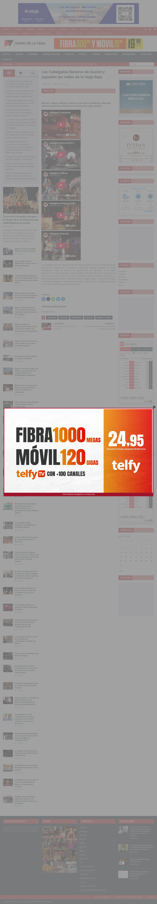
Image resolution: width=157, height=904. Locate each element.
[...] (30, 241)
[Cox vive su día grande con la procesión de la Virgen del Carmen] (8, 686)
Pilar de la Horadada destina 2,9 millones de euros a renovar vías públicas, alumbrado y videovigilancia (20, 176)
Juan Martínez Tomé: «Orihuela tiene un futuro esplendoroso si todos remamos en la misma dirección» (25, 719)
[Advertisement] (138, 243)
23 (151, 557)
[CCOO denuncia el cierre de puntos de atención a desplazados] (123, 874)
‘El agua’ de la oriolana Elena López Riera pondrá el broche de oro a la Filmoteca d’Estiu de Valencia (20, 103)
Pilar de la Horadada (10, 33)
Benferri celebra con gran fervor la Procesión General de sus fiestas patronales (26, 295)
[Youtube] (150, 29)
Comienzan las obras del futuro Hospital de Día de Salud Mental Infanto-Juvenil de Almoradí (19, 113)
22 (146, 557)
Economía (33, 54)
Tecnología (146, 54)
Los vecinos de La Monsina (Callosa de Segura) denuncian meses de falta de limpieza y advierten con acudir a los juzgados (141, 831)
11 (126, 552)
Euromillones (123, 279)
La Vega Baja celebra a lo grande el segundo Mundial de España (26, 607)
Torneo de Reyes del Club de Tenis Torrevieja (140, 860)
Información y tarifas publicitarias (129, 897)
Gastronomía (128, 54)
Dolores (84, 29)
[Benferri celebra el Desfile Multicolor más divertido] (8, 251)
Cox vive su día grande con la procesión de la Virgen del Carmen (26, 685)
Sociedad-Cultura (51, 54)
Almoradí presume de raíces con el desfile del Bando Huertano (26, 491)
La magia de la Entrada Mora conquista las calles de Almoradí (26, 438)
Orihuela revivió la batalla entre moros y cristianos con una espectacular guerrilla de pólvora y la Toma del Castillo (27, 556)
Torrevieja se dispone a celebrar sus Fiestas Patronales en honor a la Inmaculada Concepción (142, 847)
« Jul (120, 571)
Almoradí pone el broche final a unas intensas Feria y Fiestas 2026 (27, 404)
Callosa (89, 317)
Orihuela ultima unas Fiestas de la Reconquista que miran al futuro (26, 767)
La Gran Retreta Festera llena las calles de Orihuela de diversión (26, 539)
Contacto (151, 897)
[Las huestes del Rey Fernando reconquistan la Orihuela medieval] (8, 525)
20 (136, 557)
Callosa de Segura (120, 29)
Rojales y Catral (104, 317)
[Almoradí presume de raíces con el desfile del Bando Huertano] (8, 492)
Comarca (59, 33)
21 (141, 557)
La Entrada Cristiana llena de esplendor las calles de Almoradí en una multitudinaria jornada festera (26, 421)
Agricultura (111, 54)
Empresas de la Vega (74, 33)
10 (121, 552)
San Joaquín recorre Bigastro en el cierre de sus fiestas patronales (26, 263)
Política (6, 54)
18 (126, 557)
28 (141, 561)
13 (136, 552)
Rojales (52, 29)
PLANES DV (7, 59)
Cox (106, 29)
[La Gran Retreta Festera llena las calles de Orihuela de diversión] (8, 540)
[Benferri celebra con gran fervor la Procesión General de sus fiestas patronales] (8, 295)
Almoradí (29, 29)
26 (131, 561)
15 (146, 552)
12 (131, 552)
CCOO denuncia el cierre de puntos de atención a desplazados (139, 874)
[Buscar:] (141, 64)
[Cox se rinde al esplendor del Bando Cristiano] (8, 656)
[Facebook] (145, 29)
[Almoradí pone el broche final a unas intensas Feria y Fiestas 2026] (8, 404)
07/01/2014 (49, 84)
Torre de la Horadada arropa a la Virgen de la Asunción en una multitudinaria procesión (20, 219)
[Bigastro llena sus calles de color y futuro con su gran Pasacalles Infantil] (8, 343)
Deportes (69, 54)
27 (136, 561)
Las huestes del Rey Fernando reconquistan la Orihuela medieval (25, 525)
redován (63, 317)
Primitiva (121, 274)
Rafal (74, 29)
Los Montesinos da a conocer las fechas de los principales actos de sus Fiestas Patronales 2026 (19, 84)
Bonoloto (122, 271)
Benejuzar (26, 33)
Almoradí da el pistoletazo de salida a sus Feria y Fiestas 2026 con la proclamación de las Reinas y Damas (27, 508)
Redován (63, 29)
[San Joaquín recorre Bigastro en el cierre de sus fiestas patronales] (8, 263)
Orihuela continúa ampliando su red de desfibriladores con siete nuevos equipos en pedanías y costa (20, 135)
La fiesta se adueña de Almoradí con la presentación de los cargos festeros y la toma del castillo (26, 455)
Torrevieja (18, 29)
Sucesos (19, 54)
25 (126, 561)
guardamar (76, 317)
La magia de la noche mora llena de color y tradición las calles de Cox (26, 753)
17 (121, 557)
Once (120, 285)
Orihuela (5, 29)
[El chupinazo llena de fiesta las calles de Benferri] (8, 359)
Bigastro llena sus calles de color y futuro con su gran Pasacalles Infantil (26, 343)
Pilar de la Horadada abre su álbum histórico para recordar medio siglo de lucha (20, 166)
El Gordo (121, 277)
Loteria (121, 282)
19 (131, 557)
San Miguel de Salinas (43, 33)
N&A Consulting (45, 902)
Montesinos (96, 29)
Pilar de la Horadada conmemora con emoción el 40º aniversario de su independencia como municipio (26, 474)
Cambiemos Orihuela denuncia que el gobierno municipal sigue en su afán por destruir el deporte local (20, 94)
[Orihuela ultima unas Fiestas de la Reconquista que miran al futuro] (8, 768)
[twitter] (155, 29)
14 (141, 552)
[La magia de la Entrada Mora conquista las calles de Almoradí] (8, 438)
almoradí (52, 317)
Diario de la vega (62, 84)
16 (151, 552)
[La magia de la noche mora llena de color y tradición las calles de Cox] (8, 753)
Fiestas (82, 54)
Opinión (96, 54)
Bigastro (41, 29)
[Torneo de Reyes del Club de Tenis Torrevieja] (123, 862)
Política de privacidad (103, 897)
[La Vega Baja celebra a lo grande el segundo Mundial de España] (8, 607)
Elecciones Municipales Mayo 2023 (99, 33)
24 (121, 561)
